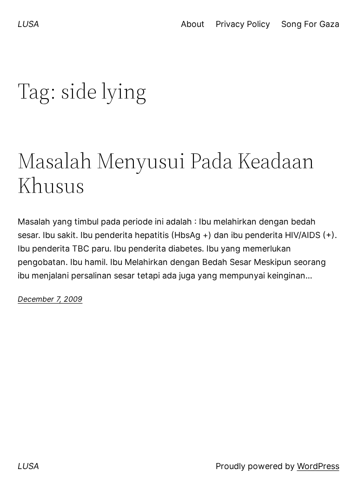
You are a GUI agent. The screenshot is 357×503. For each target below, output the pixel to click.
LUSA (28, 24)
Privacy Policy (243, 24)
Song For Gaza (310, 24)
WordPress (318, 466)
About (193, 24)
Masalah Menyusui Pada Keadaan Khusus (166, 173)
